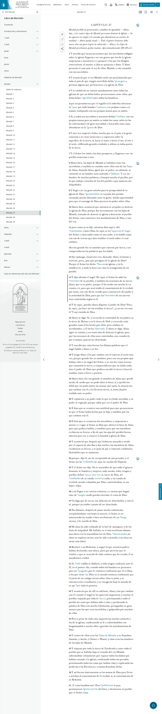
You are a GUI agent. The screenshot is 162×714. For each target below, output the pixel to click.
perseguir (120, 81)
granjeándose (93, 194)
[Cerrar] (62, 34)
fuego (124, 517)
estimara (101, 107)
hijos (129, 166)
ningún (82, 495)
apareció (116, 231)
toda (78, 563)
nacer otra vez (92, 474)
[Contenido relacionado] (151, 12)
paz (74, 107)
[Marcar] (62, 39)
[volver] (3, 12)
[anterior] (44, 359)
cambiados (75, 478)
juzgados (83, 570)
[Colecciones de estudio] (140, 12)
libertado (100, 328)
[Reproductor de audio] (153, 705)
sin (86, 574)
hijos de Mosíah (108, 635)
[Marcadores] (145, 12)
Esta (100, 264)
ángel (127, 231)
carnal (98, 478)
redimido (88, 461)
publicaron (107, 685)
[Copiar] (62, 45)
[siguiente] (158, 359)
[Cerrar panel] (37, 12)
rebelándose (76, 231)
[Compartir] (62, 49)
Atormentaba (120, 534)
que (78, 585)
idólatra (115, 173)
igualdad (87, 98)
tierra (102, 598)
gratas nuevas (91, 689)
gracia (90, 127)
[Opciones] (156, 12)
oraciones (75, 281)
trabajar (121, 116)
